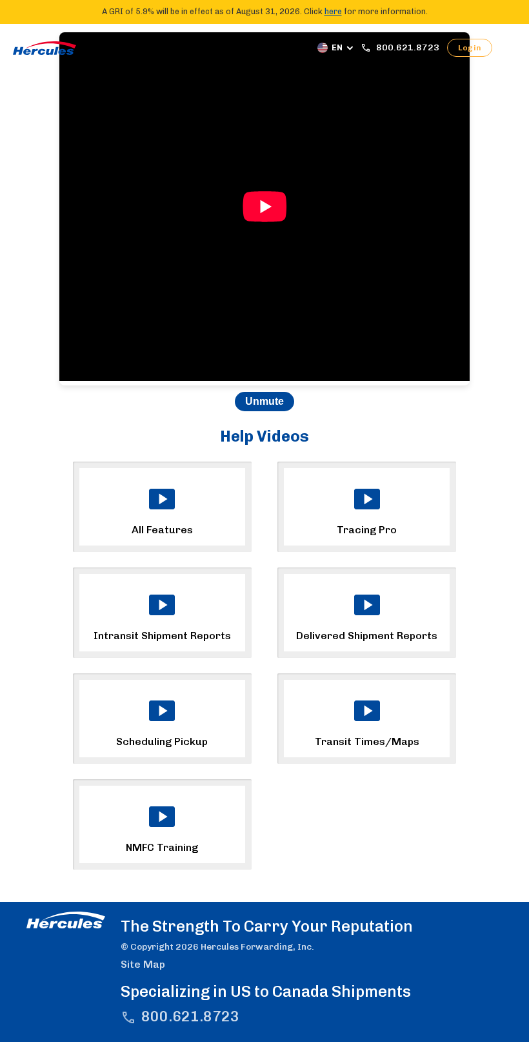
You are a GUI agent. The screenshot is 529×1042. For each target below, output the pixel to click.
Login (469, 47)
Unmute (264, 401)
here (333, 11)
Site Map (143, 964)
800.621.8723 (190, 1016)
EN (337, 47)
